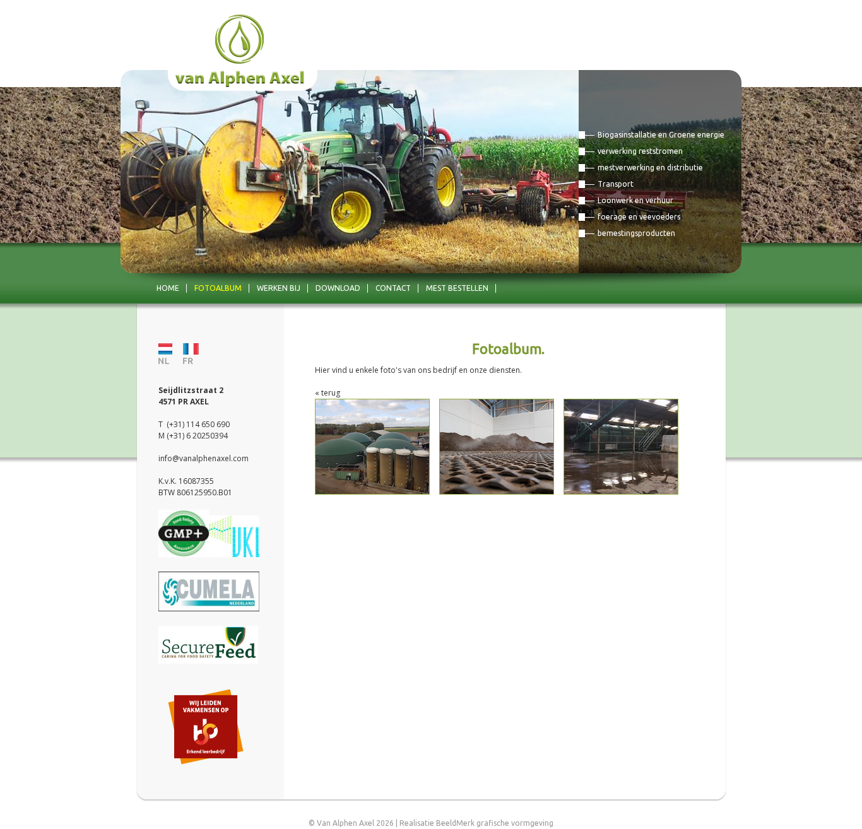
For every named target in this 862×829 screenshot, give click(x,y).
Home (167, 288)
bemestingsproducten (636, 233)
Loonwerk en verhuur (635, 200)
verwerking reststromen (640, 151)
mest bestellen (457, 288)
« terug (327, 392)
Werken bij (278, 288)
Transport (616, 184)
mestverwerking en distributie (650, 167)
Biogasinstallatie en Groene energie (661, 135)
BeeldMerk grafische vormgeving (494, 823)
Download (338, 288)
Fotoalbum (218, 288)
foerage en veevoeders (639, 217)
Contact (393, 288)
